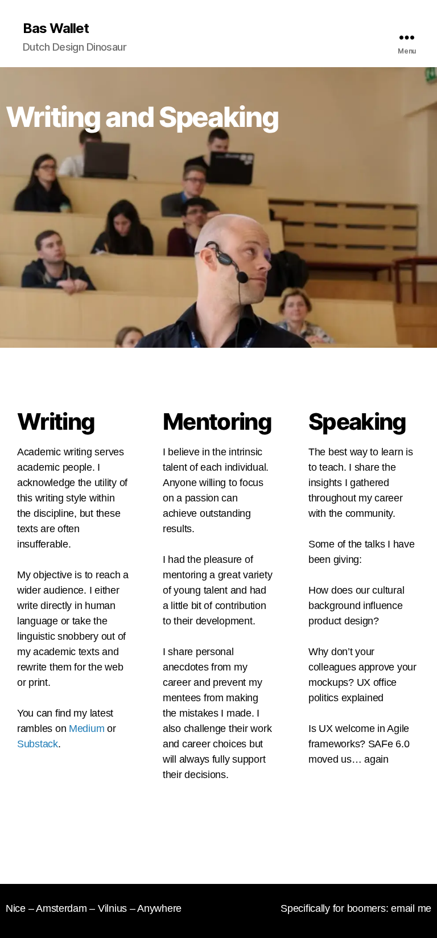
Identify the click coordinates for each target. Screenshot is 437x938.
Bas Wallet (56, 28)
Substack (37, 744)
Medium (86, 728)
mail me (414, 908)
